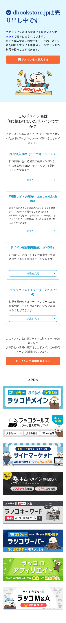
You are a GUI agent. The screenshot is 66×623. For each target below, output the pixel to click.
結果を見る (33, 179)
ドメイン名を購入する (35, 59)
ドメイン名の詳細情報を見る (32, 361)
